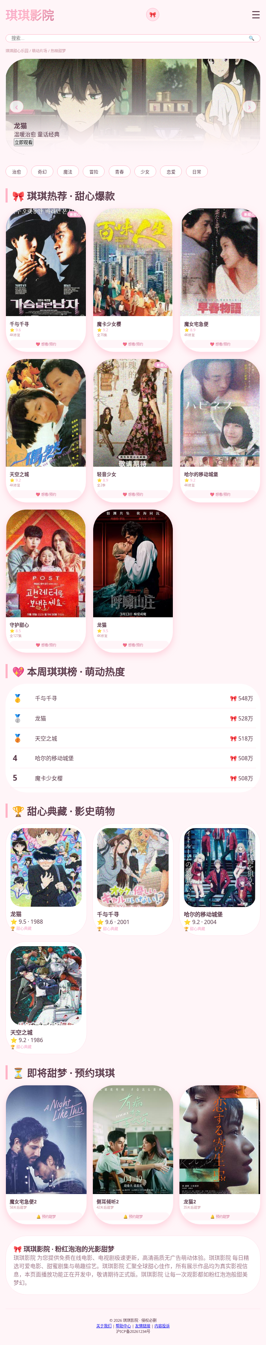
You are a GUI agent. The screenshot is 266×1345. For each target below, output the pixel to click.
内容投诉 (162, 1325)
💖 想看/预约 (46, 344)
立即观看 (24, 142)
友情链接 (142, 1325)
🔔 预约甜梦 (46, 1217)
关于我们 (104, 1325)
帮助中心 (123, 1325)
